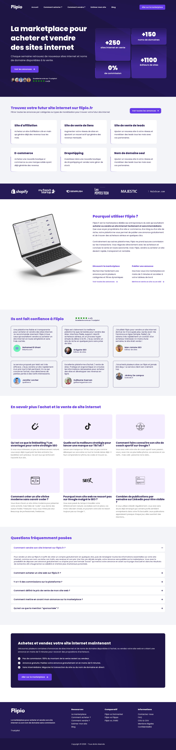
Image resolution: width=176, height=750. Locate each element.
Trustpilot (15, 730)
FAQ (140, 717)
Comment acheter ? (53, 7)
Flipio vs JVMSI (111, 720)
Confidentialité (145, 726)
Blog (113, 7)
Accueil (34, 7)
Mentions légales (146, 723)
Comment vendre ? (76, 7)
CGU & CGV (143, 720)
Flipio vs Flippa (111, 717)
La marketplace (78, 714)
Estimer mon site (98, 7)
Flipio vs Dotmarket (114, 714)
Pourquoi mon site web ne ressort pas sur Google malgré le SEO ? (87, 498)
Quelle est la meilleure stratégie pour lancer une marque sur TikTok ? (87, 444)
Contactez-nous (145, 714)
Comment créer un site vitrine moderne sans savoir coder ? (30, 498)
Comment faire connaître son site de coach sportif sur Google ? (140, 444)
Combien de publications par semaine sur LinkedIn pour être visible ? (140, 499)
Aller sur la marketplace (152, 7)
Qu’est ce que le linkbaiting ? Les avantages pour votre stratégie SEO (34, 444)
